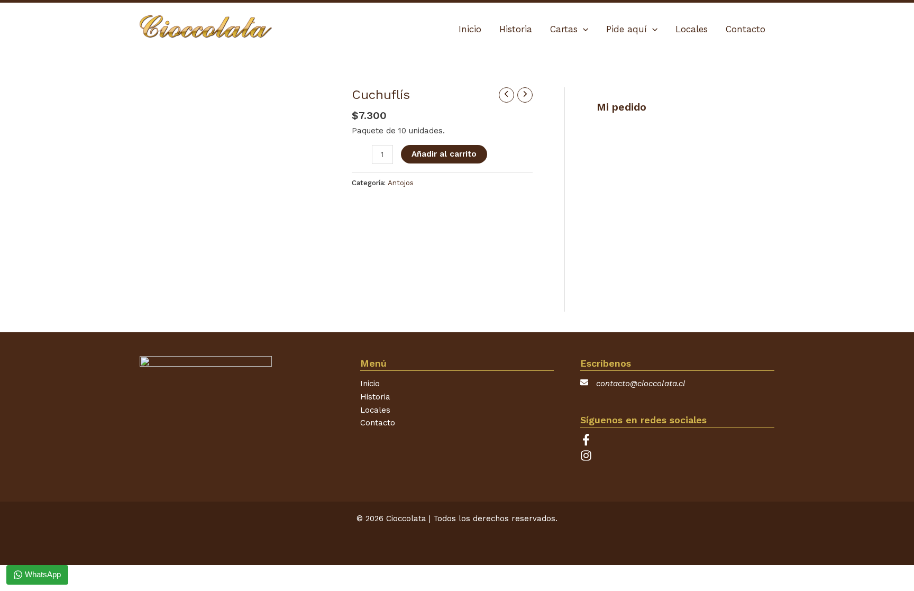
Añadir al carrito (444, 154)
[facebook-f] (588, 443)
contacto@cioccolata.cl (641, 383)
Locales (375, 410)
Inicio (370, 383)
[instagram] (586, 458)
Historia (375, 397)
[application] (583, 29)
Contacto (377, 423)
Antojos (401, 182)
